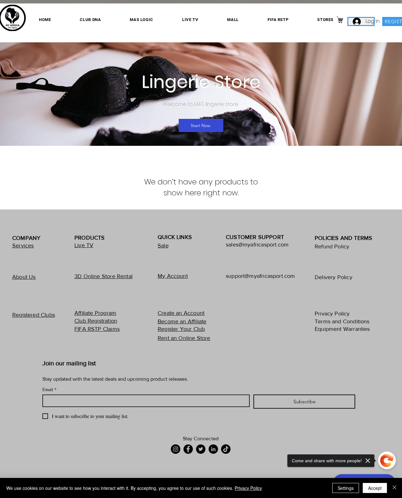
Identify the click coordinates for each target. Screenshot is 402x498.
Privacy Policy (248, 488)
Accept (375, 488)
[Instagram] (175, 449)
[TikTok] (226, 449)
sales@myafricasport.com (257, 244)
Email (49, 389)
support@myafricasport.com (260, 276)
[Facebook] (188, 449)
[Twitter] (200, 449)
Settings (346, 488)
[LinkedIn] (213, 449)
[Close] (394, 488)
